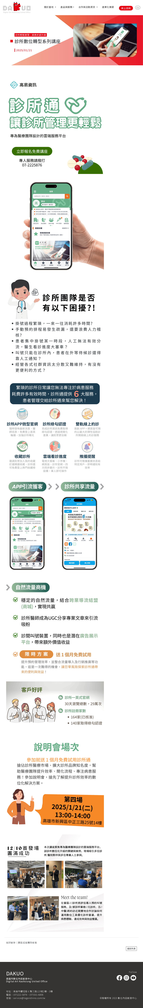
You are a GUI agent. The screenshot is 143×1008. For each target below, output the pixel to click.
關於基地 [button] (49, 7)
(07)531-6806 (36, 994)
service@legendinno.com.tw (29, 998)
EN (137, 7)
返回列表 (131, 948)
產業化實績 (108, 7)
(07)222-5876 (20, 994)
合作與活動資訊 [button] (87, 7)
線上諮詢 (126, 8)
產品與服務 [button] (66, 7)
